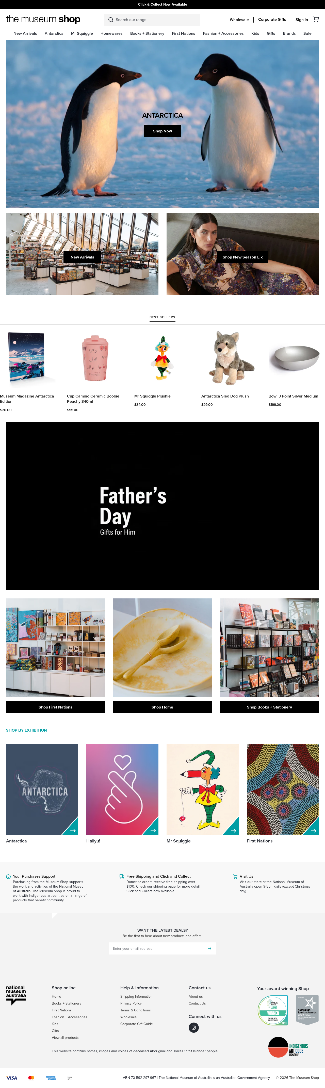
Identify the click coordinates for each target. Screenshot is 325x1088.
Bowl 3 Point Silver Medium (293, 396)
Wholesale (239, 20)
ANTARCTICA (162, 115)
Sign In (302, 20)
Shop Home (162, 707)
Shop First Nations (55, 707)
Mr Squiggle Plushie (152, 396)
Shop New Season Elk (243, 257)
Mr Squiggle (179, 841)
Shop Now (162, 131)
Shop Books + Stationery (269, 707)
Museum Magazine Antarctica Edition (27, 399)
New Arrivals (82, 257)
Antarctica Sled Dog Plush (225, 396)
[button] (316, 19)
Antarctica (16, 841)
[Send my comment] (209, 948)
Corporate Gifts (272, 19)
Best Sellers (162, 318)
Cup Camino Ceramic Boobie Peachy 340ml (93, 399)
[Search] (110, 19)
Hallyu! (93, 841)
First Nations (260, 841)
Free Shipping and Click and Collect (158, 876)
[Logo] (43, 19)
